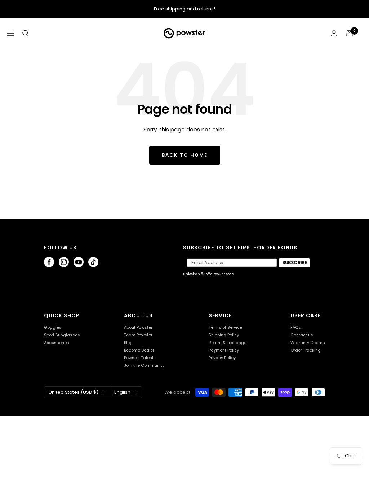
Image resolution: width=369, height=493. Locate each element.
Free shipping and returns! (184, 8)
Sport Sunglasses (62, 335)
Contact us (301, 335)
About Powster (138, 327)
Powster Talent (139, 358)
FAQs (295, 327)
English (122, 392)
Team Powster (138, 335)
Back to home (185, 155)
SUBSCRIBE (294, 262)
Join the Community (144, 365)
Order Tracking (305, 350)
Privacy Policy (222, 358)
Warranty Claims (307, 342)
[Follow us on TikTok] (93, 262)
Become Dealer (139, 350)
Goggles (53, 327)
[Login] (334, 33)
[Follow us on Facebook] (49, 262)
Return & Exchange (227, 342)
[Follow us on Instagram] (64, 262)
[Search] (25, 33)
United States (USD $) (73, 392)
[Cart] (349, 33)
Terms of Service (225, 327)
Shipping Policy (224, 335)
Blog (128, 342)
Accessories (56, 342)
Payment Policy (224, 350)
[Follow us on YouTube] (79, 262)
